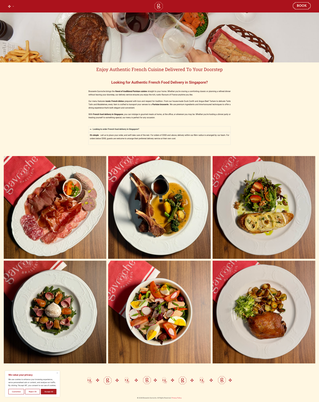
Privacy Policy (176, 398)
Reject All (32, 392)
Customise (16, 392)
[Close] (57, 372)
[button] (12, 6)
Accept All (48, 392)
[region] (32, 384)
